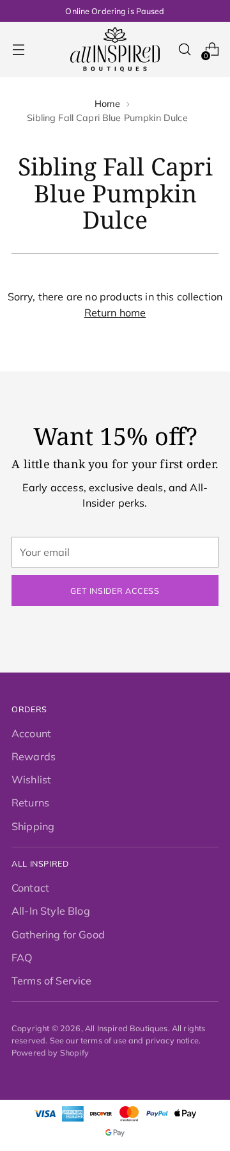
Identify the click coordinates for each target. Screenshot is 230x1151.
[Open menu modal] (18, 50)
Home (108, 104)
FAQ (22, 957)
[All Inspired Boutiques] (115, 49)
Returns (30, 802)
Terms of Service (52, 980)
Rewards (34, 756)
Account (31, 733)
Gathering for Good (58, 934)
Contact (30, 887)
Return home (115, 312)
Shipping (33, 826)
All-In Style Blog (51, 910)
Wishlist (31, 779)
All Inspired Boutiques (126, 1028)
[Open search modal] (184, 50)
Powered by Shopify (50, 1052)
